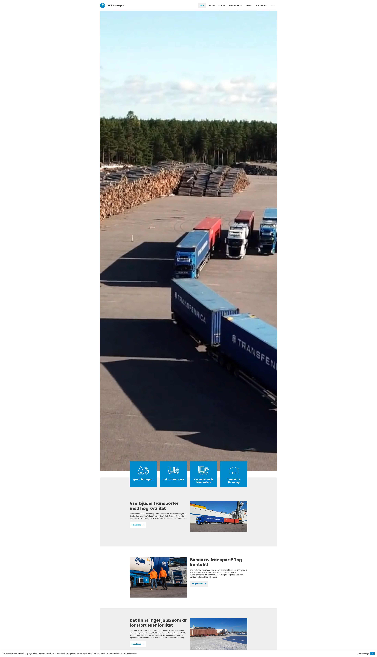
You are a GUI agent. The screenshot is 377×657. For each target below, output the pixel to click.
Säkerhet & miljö (235, 5)
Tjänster (211, 5)
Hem (202, 5)
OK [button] (372, 654)
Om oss (222, 5)
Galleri (249, 5)
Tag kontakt (261, 5)
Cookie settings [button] (363, 654)
